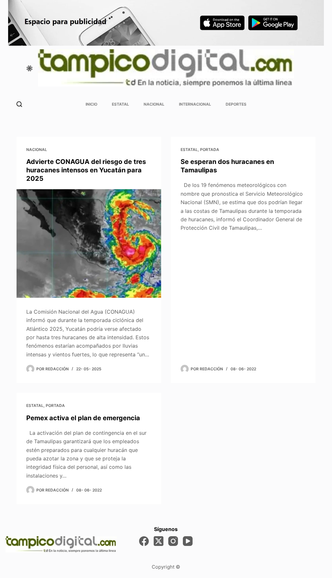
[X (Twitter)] (158, 541)
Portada (209, 149)
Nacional (154, 104)
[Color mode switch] (29, 68)
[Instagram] (173, 541)
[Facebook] (144, 541)
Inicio (91, 104)
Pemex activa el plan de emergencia (83, 418)
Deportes (236, 104)
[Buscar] (19, 104)
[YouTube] (188, 541)
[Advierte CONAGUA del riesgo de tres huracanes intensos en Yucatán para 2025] (89, 243)
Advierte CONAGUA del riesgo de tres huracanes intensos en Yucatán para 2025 (86, 170)
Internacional (195, 104)
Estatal (120, 104)
